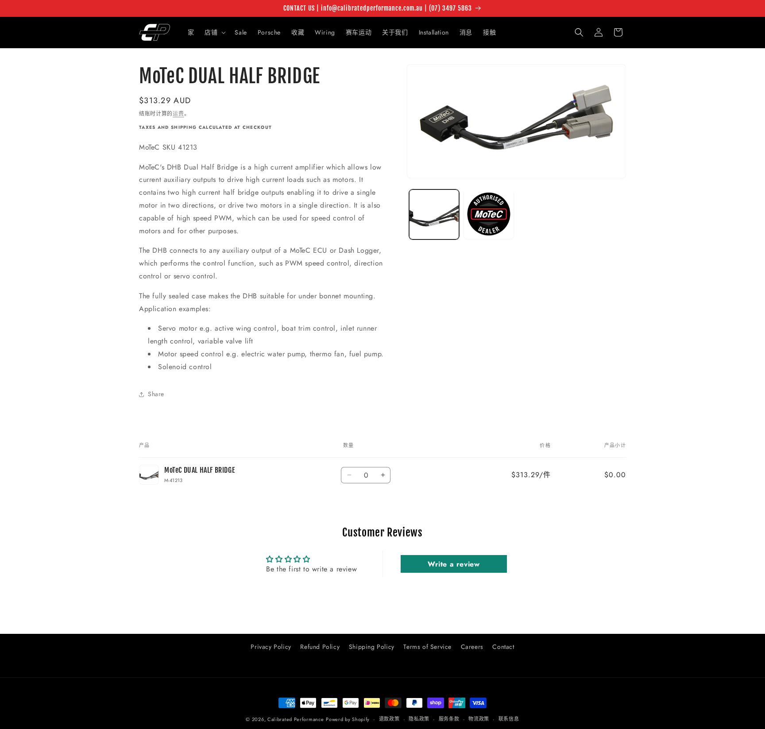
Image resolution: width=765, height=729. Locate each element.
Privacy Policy (271, 646)
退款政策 (389, 718)
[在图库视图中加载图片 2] (489, 214)
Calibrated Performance (295, 719)
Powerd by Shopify (348, 719)
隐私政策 (419, 718)
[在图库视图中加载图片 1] (434, 214)
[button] (214, 32)
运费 (178, 114)
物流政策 (478, 718)
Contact (503, 646)
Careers (472, 646)
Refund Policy (320, 646)
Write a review (453, 564)
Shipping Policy (371, 646)
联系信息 (508, 718)
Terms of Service (427, 646)
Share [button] (156, 394)
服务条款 (449, 718)
